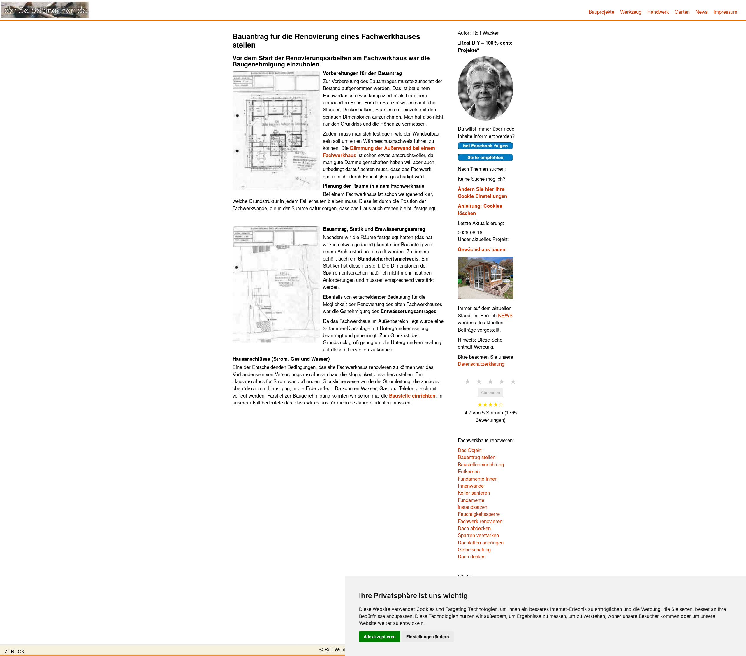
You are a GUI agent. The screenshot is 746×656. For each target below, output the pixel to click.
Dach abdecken (474, 528)
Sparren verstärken (478, 535)
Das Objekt (470, 449)
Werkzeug (630, 11)
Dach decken (471, 556)
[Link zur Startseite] (45, 9)
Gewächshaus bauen (481, 249)
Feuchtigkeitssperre (479, 513)
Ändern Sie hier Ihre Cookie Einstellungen (482, 192)
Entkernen (469, 471)
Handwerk (658, 11)
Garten (682, 11)
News (702, 11)
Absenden (490, 392)
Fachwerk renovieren (480, 521)
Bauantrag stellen (476, 456)
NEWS (505, 315)
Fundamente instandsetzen (472, 503)
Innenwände (471, 485)
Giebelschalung (474, 549)
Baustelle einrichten (412, 395)
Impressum (725, 11)
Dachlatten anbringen (481, 542)
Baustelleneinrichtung (481, 464)
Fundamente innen (477, 478)
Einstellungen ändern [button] (427, 636)
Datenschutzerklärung (481, 363)
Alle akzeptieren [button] (380, 636)
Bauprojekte (601, 11)
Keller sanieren (474, 492)
